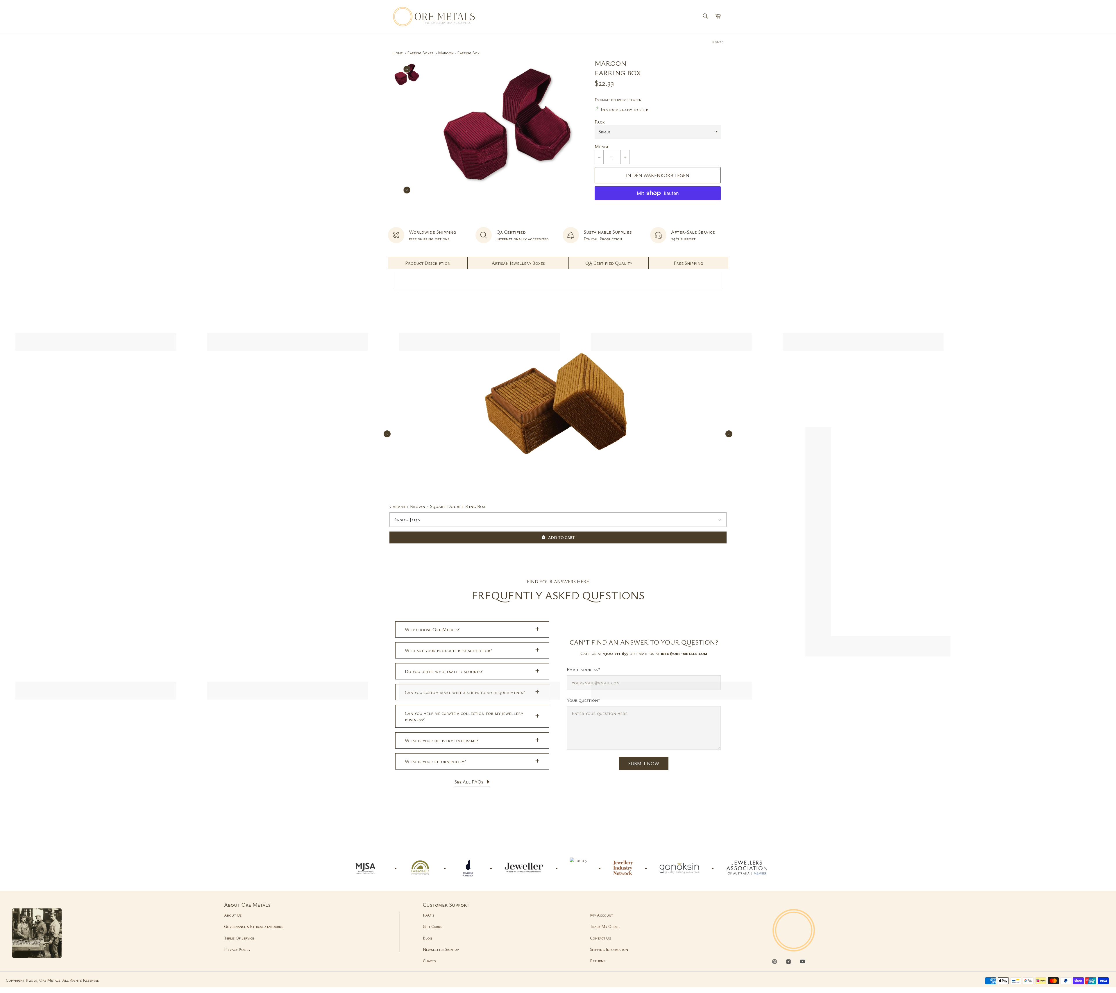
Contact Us (600, 938)
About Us (233, 915)
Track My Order (605, 926)
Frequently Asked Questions (558, 595)
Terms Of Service (239, 938)
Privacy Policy (237, 949)
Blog (427, 938)
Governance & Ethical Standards (253, 926)
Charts (429, 960)
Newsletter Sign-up (441, 949)
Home (397, 53)
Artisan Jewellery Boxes (518, 263)
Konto (718, 41)
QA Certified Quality (608, 263)
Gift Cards (432, 926)
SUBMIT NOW (643, 763)
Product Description (427, 263)
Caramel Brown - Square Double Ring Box (437, 506)
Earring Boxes (420, 53)
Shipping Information (609, 949)
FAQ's (428, 915)
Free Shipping (688, 263)
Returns (597, 960)
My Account (601, 915)
